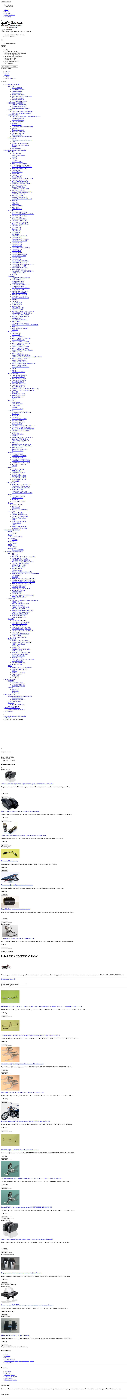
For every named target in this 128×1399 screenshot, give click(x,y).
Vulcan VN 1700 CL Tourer (20, 346)
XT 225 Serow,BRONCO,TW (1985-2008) (25, 600)
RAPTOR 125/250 (17, 498)
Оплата (6, 11)
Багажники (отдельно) (19, 106)
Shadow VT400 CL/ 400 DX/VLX (22, 178)
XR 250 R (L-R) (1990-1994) (21, 560)
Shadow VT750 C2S (18, 190)
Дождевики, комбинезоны (16, 709)
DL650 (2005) (16, 635)
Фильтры (11, 703)
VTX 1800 (15, 207)
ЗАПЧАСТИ (12, 138)
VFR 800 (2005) (17, 592)
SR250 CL (15, 299)
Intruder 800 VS (17, 249)
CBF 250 (15, 160)
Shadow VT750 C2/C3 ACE (20, 188)
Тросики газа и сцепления (20, 145)
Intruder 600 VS (17, 242)
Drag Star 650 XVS (18, 289)
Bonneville (15, 417)
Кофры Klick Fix (17, 88)
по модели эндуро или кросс (13, 551)
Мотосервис (8, 1378)
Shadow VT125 (17, 175)
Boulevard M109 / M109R (20, 222)
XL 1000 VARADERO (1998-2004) (23, 595)
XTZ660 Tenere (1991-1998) (20, 607)
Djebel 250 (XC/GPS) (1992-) (21, 622)
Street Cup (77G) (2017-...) (20, 439)
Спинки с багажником (19, 104)
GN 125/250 (15, 234)
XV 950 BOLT (16, 321)
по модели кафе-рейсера (12, 530)
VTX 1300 (15, 204)
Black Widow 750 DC (18, 155)
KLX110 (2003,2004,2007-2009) (22, 642)
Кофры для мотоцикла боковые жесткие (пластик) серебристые (21, 1273)
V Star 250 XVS (17, 304)
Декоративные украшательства (22, 136)
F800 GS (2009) (17, 674)
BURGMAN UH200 (18, 686)
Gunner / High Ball (17, 513)
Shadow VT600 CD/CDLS (20, 180)
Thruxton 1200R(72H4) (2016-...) (22, 446)
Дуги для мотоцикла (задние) (21, 113)
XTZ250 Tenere (17, 602)
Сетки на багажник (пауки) (20, 108)
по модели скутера (10, 679)
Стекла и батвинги (18, 120)
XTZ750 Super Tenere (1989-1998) (22, 610)
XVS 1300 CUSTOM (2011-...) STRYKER (25, 325)
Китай (12, 760)
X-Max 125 (15, 693)
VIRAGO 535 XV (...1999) (20, 314)
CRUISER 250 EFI (18, 469)
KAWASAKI (12, 331)
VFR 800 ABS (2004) (18, 590)
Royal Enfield (12, 548)
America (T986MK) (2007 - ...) (21, 412)
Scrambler (15, 435)
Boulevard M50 (16, 225)
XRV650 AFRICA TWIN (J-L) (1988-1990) (25, 573)
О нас (6, 10)
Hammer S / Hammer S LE (20, 516)
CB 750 (14, 158)
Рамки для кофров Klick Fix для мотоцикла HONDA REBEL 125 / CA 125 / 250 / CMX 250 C (30, 1035)
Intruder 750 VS (17, 246)
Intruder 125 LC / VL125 (19, 236)
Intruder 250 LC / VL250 (19, 241)
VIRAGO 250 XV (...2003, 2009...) (23, 311)
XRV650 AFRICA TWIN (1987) (22, 572)
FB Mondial (11, 538)
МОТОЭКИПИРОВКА (12, 708)
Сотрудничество (9, 15)
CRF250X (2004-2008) (19, 565)
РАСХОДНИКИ (9, 694)
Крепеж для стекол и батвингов (22, 140)
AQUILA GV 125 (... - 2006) (21, 486)
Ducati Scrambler (17, 536)
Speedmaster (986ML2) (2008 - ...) (22, 437)
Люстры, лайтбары (18, 121)
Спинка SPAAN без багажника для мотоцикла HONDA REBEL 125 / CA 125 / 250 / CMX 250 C (31, 1178)
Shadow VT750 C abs (18, 187)
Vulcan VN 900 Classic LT (20, 362)
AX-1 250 (15, 555)
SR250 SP (15, 301)
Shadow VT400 (17, 177)
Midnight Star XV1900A (19, 294)
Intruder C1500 (16, 251)
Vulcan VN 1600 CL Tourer (20, 341)
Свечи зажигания (13, 706)
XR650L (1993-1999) (18, 567)
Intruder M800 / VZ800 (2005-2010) (23, 264)
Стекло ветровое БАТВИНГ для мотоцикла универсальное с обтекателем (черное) (27, 1305)
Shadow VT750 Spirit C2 (19, 197)
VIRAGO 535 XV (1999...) (20, 316)
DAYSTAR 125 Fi (17, 454)
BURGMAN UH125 (18, 684)
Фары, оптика (16, 123)
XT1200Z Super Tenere (19, 617)
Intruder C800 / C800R (19, 256)
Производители (9, 1375)
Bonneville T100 (17, 424)
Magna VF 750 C (17, 162)
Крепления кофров (18, 99)
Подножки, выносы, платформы (22, 126)
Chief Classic (16, 402)
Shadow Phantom (17, 172)
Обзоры (6, 75)
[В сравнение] (11, 797)
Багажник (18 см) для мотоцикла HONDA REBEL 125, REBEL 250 (22, 1064)
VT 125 (14, 466)
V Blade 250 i (16, 481)
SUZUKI (11, 210)
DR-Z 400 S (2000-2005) (19, 624)
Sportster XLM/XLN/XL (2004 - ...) (23, 390)
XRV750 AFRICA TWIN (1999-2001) (23, 582)
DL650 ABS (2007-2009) (19, 637)
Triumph (10, 410)
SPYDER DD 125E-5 (18, 501)
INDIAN (11, 400)
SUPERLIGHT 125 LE (19, 476)
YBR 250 (15, 330)
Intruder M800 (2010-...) (19, 262)
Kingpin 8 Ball (16, 523)
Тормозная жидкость (18, 699)
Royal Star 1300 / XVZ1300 (20, 298)
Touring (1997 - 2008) (18, 393)
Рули (13, 141)
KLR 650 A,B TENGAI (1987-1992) (23, 659)
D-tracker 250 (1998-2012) (20, 654)
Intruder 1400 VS (17, 237)
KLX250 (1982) (17, 651)
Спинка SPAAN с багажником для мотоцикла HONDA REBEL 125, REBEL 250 (26, 1207)
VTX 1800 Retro (17, 209)
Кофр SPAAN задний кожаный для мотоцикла (15, 909)
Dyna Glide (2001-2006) (19, 375)
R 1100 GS (15, 676)
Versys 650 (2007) (17, 661)
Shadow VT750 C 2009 (19, 185)
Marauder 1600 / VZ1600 (19, 267)
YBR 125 (15, 326)
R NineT (14, 533)
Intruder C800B (16, 257)
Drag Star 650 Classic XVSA (21, 288)
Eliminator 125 (16, 333)
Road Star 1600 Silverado (19, 296)
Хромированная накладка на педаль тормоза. (15, 1335)
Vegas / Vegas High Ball (19, 526)
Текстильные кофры (18, 94)
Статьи (6, 73)
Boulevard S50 (16, 230)
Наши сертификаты (10, 1380)
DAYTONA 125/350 (18, 496)
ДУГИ (10, 110)
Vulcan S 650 (16, 335)
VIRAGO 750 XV (17, 318)
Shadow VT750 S (17, 195)
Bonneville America (18, 420)
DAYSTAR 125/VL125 (19, 456)
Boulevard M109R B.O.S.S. (20, 224)
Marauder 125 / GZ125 (19, 266)
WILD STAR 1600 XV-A (20, 320)
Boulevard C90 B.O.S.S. (19, 219)
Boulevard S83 (16, 232)
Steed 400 (15, 200)
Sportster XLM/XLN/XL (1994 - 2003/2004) (25, 388)
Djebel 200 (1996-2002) (19, 620)
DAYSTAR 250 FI (17, 457)
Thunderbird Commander (19, 449)
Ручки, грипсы (16, 125)
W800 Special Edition (18, 372)
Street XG (15, 392)
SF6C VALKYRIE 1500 (19, 168)
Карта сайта (8, 1362)
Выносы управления (18, 133)
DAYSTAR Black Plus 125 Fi (21, 459)
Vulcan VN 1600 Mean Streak (21, 343)
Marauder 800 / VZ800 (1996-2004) (23, 271)
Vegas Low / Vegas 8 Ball (19, 528)
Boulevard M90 (16, 227)
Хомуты (14, 146)
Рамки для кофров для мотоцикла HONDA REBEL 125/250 (19, 1150)
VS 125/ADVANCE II (19, 464)
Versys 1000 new (17, 664)
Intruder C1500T (17, 252)
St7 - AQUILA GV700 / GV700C (22, 493)
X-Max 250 (15, 689)
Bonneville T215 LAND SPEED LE (23, 429)
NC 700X (15, 577)
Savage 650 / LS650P (18, 272)
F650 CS (14, 671)
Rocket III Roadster (18, 434)
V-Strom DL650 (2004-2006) (21, 634)
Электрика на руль (18, 118)
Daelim (10, 452)
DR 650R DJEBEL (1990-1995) (21, 629)
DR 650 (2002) (16, 632)
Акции (6, 76)
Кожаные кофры (17, 91)
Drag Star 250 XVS (18, 283)
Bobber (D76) (16, 415)
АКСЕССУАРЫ (13, 115)
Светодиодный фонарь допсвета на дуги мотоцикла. (17, 938)
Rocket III (15, 432)
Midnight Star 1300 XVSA (20, 291)
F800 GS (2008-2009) (18, 672)
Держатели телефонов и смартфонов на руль (26, 116)
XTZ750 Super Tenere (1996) (21, 612)
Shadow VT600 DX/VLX (20, 182)
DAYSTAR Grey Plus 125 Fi (21, 462)
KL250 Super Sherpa (18, 644)
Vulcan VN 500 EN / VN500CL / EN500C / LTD (27, 356)
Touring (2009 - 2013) (18, 395)
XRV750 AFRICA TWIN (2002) (22, 583)
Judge (13, 519)
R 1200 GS (15, 677)
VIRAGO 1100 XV (18, 308)
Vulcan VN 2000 (17, 351)
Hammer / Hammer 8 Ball (19, 514)
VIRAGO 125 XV (17, 309)
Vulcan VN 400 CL (18, 353)
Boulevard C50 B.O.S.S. (19, 215)
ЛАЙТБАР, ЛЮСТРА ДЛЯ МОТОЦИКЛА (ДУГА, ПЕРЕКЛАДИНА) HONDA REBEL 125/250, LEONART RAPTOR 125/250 (41, 1006)
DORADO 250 (16, 471)
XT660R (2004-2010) (18, 609)
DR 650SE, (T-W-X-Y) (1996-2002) (23, 630)
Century (14, 546)
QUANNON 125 (17, 504)
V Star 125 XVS (17, 303)
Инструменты (16, 148)
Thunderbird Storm (17, 451)
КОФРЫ (11, 86)
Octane (14, 525)
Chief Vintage (16, 405)
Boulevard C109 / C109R (19, 212)
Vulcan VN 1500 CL (18, 336)
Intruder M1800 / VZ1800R (20, 261)
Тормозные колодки (14, 701)
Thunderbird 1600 (17, 447)
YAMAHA (11, 276)
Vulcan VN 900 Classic (19, 360)
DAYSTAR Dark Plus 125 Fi (21, 461)
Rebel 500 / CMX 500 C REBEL (22, 167)
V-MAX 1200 (16, 306)
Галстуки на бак (17, 135)
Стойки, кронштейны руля (20, 143)
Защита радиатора (18, 130)
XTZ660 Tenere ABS (18, 605)
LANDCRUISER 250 (18, 472)
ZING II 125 (16, 508)
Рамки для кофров (18, 98)
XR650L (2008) (17, 570)
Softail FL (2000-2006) (19, 378)
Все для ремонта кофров (19, 101)
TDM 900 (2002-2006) (19, 615)
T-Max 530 (15, 691)
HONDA (11, 152)
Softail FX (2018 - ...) (18, 387)
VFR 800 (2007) (17, 593)
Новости (7, 71)
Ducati (10, 535)
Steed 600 (15, 202)
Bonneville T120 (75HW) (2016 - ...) (23, 427)
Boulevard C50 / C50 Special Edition (23, 214)
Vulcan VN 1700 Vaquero (20, 348)
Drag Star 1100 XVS (18, 279)
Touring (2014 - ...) (17, 397)
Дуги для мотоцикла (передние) (22, 111)
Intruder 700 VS (17, 244)
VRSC (14, 399)
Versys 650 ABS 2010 (18, 662)
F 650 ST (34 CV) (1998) (19, 669)
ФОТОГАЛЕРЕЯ (9, 78)
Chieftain (14, 407)
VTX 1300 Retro (17, 205)
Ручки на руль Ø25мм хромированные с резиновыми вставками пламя (23, 835)
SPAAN (5, 760)
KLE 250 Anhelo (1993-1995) (21, 649)
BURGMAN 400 (17, 682)
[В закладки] (9, 797)
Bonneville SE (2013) (18, 422)
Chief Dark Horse (17, 404)
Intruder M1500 (16, 259)
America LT (15, 414)
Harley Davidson (13, 373)
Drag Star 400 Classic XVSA (21, 284)
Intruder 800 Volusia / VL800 (21, 247)
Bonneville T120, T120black (20, 430)
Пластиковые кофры (18, 89)
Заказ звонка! (14, 35)
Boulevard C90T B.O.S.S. (20, 220)
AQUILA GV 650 (17, 489)
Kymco (10, 503)
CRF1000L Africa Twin (19, 597)
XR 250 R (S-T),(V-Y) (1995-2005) (22, 561)
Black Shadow (16, 153)
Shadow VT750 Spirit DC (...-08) (22, 199)
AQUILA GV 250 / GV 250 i (21, 488)
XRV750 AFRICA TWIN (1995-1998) (23, 580)
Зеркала (14, 128)
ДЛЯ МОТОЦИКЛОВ (11, 84)
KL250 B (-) (15, 645)
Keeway (10, 467)
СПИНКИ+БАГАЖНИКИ (16, 103)
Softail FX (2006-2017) (19, 385)
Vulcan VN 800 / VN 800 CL (21, 358)
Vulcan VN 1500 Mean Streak (21, 338)
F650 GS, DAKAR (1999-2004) (21, 667)
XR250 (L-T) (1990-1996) (20, 558)
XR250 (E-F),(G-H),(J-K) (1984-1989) (23, 556)
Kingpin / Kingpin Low (19, 521)
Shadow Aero (16, 170)
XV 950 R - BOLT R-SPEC (20, 323)
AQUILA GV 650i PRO (19, 491)
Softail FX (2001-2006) (19, 383)
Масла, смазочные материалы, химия (20, 696)
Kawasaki (11, 541)
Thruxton (15, 442)
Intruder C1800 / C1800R (19, 254)
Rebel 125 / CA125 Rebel (19, 163)
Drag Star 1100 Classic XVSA (21, 278)
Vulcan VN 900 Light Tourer (20, 367)
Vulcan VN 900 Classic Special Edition (23, 363)
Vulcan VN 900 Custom (19, 365)
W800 (14, 370)
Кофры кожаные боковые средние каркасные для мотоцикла (20, 811)
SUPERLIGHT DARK (19, 477)
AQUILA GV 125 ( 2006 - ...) (21, 484)
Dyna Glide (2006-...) (18, 377)
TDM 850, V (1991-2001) (20, 614)
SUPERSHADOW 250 (19, 479)
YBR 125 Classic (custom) (20, 328)
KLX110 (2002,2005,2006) (20, 640)
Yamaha (10, 687)
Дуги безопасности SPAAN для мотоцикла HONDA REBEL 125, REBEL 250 (25, 1121)
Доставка (7, 13)
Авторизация (8, 6)
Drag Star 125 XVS (18, 281)
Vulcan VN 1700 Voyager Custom (22, 350)
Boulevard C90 (16, 217)
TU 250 (14, 274)
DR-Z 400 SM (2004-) (18, 625)
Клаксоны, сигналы (18, 131)
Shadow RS (15, 173)
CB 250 (14, 157)
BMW (10, 531)
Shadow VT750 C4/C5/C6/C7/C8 (22, 192)
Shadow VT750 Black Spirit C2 (21, 183)
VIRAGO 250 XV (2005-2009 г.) (22, 313)
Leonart (10, 494)
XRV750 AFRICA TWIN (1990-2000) (23, 578)
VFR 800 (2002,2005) (18, 587)
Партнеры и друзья (10, 1376)
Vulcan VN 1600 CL (18, 340)
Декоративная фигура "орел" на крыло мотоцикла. (17, 885)
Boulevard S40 (16, 229)
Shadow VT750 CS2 (18, 194)
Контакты (7, 16)
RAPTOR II (15, 499)
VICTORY (11, 511)
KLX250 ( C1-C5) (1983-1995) (21, 652)
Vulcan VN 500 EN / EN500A (21, 355)
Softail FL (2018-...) (18, 382)
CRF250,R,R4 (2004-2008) (20, 563)
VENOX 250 (16, 506)
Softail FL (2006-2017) (19, 380)
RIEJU (10, 545)
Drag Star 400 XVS (18, 286)
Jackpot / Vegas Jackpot (19, 518)
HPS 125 (14, 540)
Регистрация (8, 5)
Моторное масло (17, 698)
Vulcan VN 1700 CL (18, 345)
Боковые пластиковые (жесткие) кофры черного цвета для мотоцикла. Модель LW (27, 784)
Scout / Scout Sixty (17, 409)
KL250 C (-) (15, 647)
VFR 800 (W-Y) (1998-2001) (21, 588)
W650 (14, 368)
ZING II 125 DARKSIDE (20, 509)
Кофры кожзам (16, 93)
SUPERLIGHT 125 (18, 474)
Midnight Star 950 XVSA (19, 293)
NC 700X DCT (16, 575)
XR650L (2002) (17, 568)
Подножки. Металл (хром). (9, 861)
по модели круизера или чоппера (15, 150)
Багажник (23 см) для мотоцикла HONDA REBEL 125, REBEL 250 (22, 1092)
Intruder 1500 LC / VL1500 (20, 239)
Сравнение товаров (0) (8, 979)
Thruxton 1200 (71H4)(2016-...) (21, 444)
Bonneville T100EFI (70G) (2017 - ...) (23, 425)
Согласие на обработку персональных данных (19, 1361)
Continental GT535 (18, 550)
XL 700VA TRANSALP (19, 585)
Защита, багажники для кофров (22, 96)
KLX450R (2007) (17, 657)
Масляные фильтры (18, 704)
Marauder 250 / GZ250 (19, 269)
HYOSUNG (12, 483)
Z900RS (14, 543)
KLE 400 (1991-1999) (18, 656)
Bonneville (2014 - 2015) (19, 419)
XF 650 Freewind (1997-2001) (21, 627)
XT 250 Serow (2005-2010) (20, 603)
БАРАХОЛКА (8, 711)
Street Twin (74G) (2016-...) (20, 441)
